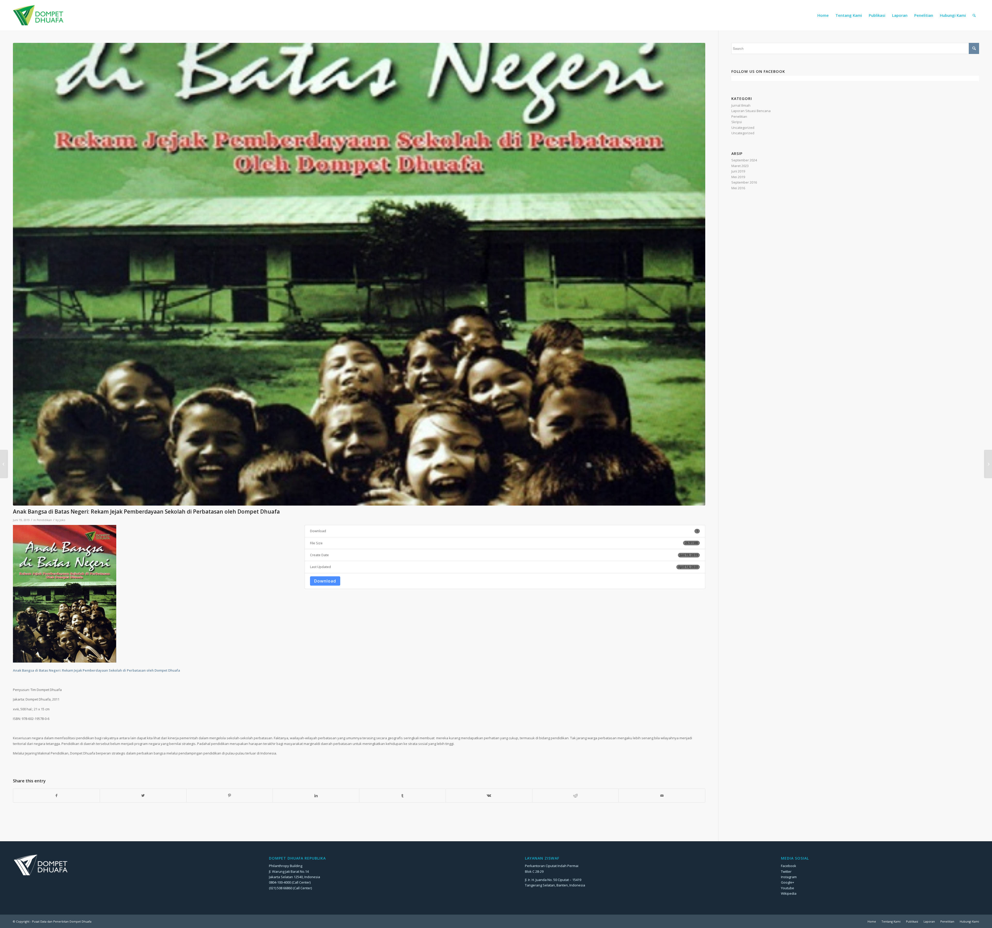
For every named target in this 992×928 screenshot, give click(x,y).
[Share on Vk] (489, 795)
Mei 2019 (738, 177)
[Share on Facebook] (56, 795)
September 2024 (744, 160)
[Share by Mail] (662, 795)
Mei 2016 (738, 188)
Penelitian (739, 116)
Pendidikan (44, 520)
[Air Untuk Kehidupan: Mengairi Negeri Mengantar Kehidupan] (4, 464)
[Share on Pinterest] (230, 795)
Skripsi (736, 122)
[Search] (974, 15)
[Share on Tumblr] (402, 795)
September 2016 (744, 182)
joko (62, 520)
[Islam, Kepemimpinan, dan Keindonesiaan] (988, 464)
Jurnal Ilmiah (740, 105)
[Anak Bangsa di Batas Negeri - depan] (359, 274)
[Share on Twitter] (143, 795)
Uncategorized (742, 127)
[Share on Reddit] (575, 795)
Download (325, 581)
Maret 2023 (740, 165)
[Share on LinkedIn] (316, 795)
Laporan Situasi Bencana (751, 110)
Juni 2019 (738, 171)
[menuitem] (823, 15)
